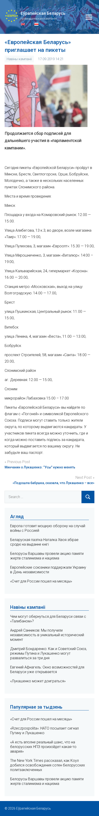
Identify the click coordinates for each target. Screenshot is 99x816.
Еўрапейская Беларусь (43, 13)
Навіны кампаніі (19, 59)
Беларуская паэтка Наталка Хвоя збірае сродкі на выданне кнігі (44, 542)
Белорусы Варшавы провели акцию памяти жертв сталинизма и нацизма (47, 555)
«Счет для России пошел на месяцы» (41, 581)
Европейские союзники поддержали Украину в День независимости (48, 569)
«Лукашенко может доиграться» (38, 681)
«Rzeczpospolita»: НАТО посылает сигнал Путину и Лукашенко (44, 730)
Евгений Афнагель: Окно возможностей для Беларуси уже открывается (47, 669)
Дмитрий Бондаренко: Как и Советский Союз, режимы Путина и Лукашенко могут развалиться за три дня (48, 653)
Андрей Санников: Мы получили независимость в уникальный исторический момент (47, 635)
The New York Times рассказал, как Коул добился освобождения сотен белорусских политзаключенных (47, 765)
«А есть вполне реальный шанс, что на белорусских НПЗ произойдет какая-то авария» (43, 747)
